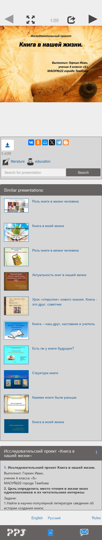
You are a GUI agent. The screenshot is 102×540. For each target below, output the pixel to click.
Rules (96, 517)
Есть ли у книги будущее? (53, 348)
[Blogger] (66, 142)
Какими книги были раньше (54, 397)
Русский (54, 517)
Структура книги (45, 372)
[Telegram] (59, 142)
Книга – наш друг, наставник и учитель (63, 323)
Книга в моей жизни (48, 225)
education (43, 161)
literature (18, 161)
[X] (52, 142)
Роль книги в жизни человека (55, 201)
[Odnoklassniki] (38, 142)
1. (5, 467)
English (37, 517)
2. (5, 488)
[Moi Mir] (45, 142)
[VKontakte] (31, 142)
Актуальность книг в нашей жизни (59, 274)
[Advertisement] (51, 6)
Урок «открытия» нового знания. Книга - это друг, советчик (64, 302)
